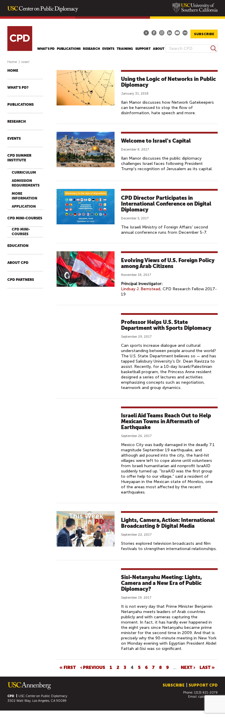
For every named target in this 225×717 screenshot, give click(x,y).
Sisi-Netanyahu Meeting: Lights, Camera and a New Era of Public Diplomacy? (161, 583)
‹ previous (92, 667)
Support (143, 49)
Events (108, 49)
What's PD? (17, 88)
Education (17, 246)
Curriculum (24, 172)
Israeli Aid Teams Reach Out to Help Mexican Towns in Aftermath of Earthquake (166, 421)
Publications (69, 49)
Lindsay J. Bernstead (140, 288)
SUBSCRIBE (204, 34)
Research (91, 49)
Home (12, 62)
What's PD (45, 49)
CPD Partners (20, 280)
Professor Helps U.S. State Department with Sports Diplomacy (166, 325)
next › (188, 667)
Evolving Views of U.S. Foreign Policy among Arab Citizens (167, 263)
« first (67, 667)
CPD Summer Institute (19, 157)
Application (24, 206)
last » (207, 667)
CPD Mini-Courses (24, 218)
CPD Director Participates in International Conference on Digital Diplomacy (166, 204)
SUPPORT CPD (203, 685)
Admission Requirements (26, 183)
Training (125, 49)
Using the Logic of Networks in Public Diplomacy (168, 82)
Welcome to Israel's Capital (156, 141)
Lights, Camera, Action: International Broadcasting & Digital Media (168, 523)
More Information (24, 196)
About (158, 49)
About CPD (17, 263)
